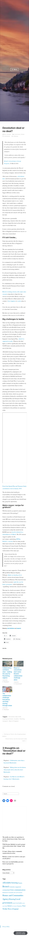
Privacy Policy (6, 926)
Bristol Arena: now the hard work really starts (16, 740)
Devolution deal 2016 (15, 716)
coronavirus (6, 890)
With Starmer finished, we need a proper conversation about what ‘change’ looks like (13, 846)
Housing (12, 899)
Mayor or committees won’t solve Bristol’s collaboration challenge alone (18, 674)
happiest (13, 301)
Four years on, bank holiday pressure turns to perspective (12, 863)
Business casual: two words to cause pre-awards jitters (13, 857)
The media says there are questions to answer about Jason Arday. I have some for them (13, 839)
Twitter (5, 909)
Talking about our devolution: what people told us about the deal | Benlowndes (15, 769)
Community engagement (15, 887)
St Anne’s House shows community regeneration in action (12, 852)
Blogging (20, 883)
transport (5, 721)
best (9, 301)
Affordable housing (10, 882)
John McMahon (11, 628)
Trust (24, 906)
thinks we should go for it (15, 575)
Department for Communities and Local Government (12, 892)
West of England (13, 721)
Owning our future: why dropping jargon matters (14, 735)
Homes (22, 134)
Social (6, 906)
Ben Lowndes (7, 134)
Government (17, 134)
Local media (19, 903)
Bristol (5, 886)
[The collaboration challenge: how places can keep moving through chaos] (7, 689)
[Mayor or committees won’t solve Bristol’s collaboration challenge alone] (19, 663)
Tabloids (9, 906)
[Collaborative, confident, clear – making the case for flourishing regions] (7, 663)
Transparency (19, 906)
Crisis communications (18, 890)
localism (16, 719)
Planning (22, 719)
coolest (19, 301)
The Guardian (14, 906)
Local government (7, 719)
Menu (15, 69)
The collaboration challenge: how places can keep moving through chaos (7, 699)
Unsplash (18, 628)
